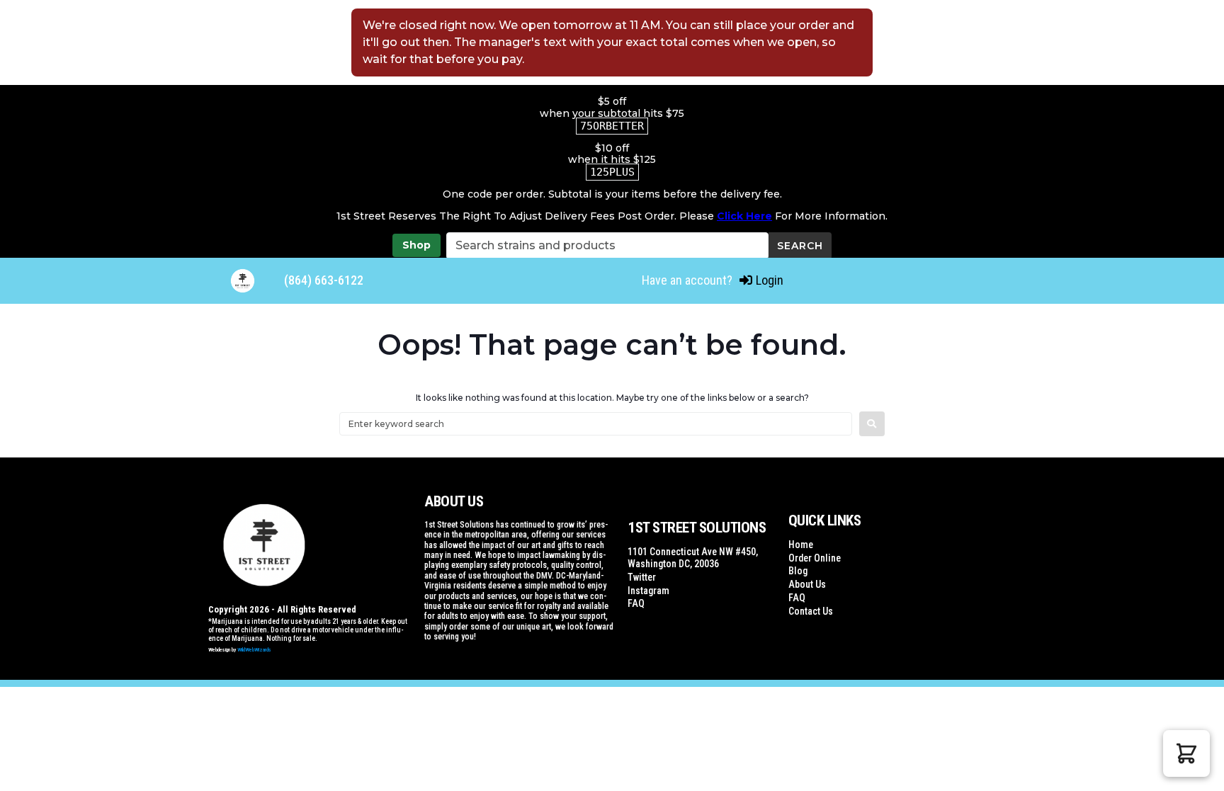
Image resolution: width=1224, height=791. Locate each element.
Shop (416, 245)
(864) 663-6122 (323, 280)
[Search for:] (595, 424)
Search (800, 245)
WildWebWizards (254, 650)
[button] (1186, 753)
